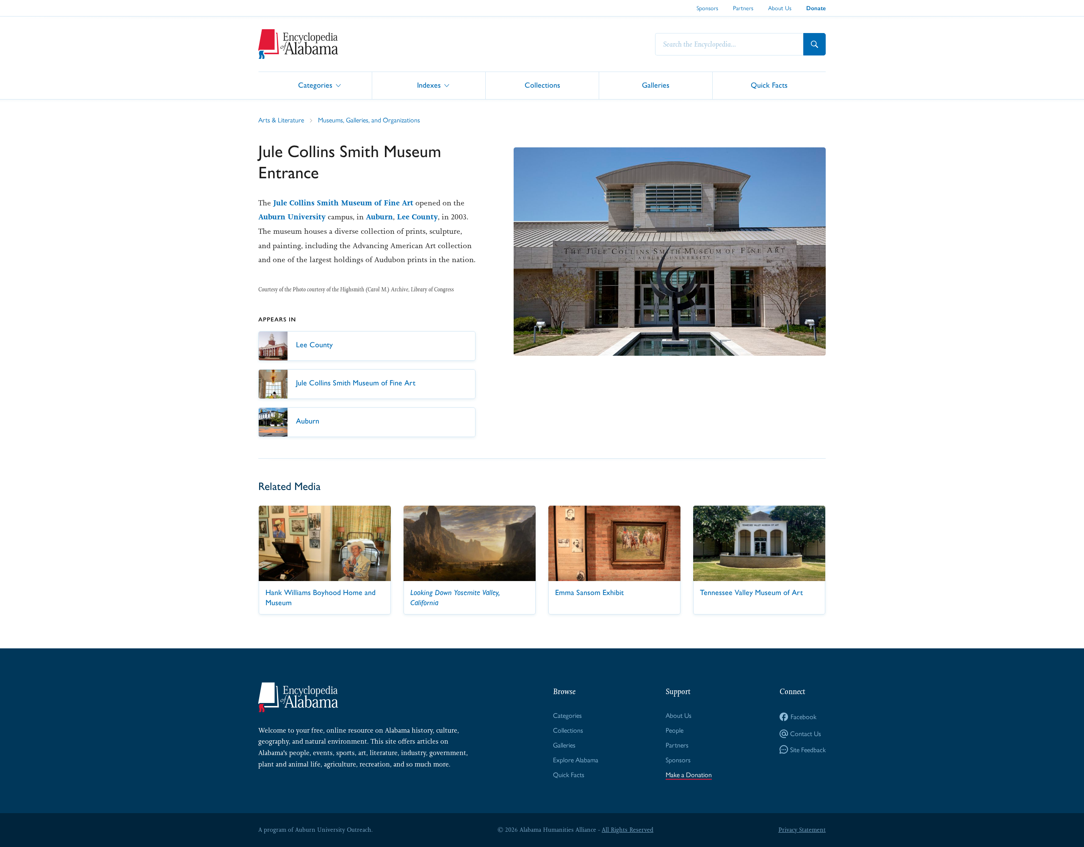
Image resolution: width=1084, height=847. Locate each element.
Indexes (429, 84)
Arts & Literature (281, 120)
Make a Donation (689, 775)
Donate (816, 8)
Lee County (417, 217)
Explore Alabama (575, 760)
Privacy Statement (802, 829)
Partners (743, 8)
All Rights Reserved (627, 829)
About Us (779, 8)
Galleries (655, 84)
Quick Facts (769, 84)
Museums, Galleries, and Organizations (369, 120)
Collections (542, 84)
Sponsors (707, 8)
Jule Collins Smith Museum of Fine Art (343, 203)
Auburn (379, 217)
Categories (315, 84)
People (674, 730)
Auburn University (292, 217)
